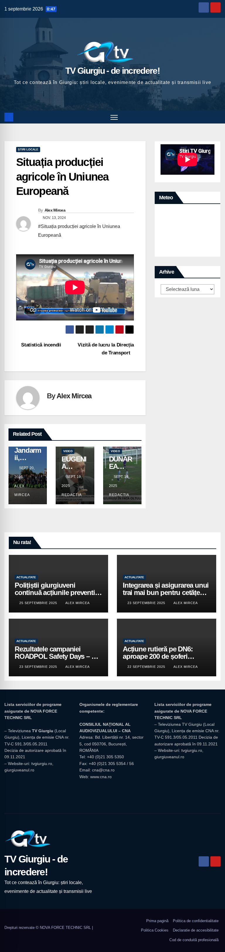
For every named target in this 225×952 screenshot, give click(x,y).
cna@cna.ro (103, 770)
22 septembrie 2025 (146, 666)
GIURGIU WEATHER (187, 232)
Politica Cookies (154, 930)
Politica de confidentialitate (196, 921)
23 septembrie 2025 (146, 603)
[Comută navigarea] (114, 116)
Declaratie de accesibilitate (196, 930)
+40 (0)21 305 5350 (105, 756)
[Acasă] (8, 117)
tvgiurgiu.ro (41, 763)
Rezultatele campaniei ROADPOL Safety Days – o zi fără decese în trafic (58, 656)
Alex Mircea (55, 210)
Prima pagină (157, 921)
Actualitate (26, 577)
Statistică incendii (40, 345)
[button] (217, 116)
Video (68, 451)
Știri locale (28, 149)
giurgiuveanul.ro (19, 770)
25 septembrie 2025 (38, 603)
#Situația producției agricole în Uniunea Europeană (79, 231)
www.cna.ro (101, 776)
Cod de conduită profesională (194, 940)
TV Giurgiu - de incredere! (112, 71)
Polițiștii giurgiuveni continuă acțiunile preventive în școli (58, 592)
